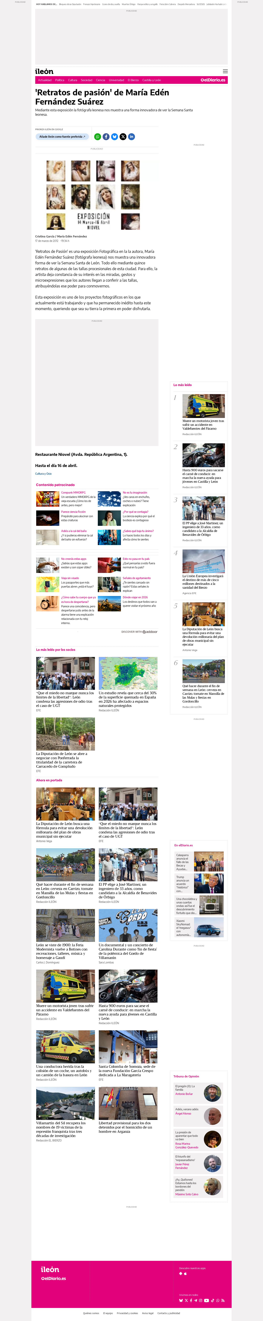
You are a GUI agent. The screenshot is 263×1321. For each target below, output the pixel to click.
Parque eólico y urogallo (147, 4)
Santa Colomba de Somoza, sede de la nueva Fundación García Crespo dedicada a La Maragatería (127, 1070)
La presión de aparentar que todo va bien (186, 1136)
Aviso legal (147, 1313)
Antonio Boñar (184, 1093)
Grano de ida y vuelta (111, 4)
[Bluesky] (114, 136)
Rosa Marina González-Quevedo (186, 1145)
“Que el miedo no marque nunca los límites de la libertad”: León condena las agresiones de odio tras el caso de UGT (65, 699)
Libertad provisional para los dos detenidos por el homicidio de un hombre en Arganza (125, 1127)
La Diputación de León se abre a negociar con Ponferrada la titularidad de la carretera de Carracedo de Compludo (61, 760)
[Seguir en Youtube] (206, 1300)
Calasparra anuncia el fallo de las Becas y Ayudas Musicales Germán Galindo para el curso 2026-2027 (183, 862)
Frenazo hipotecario (91, 4)
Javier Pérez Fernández (182, 1166)
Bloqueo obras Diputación (70, 4)
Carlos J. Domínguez (47, 962)
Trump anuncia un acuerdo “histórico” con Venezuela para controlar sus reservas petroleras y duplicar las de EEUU (183, 884)
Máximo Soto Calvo (186, 1194)
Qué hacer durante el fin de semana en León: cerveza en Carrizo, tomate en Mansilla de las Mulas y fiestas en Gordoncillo (64, 890)
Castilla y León (151, 80)
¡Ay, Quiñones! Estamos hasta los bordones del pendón (185, 1185)
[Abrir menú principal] (225, 71)
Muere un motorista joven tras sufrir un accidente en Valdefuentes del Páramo (65, 1009)
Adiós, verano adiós (186, 1109)
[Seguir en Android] (180, 1273)
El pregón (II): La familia (185, 1088)
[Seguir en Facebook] (191, 1300)
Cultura (72, 80)
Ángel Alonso (183, 1113)
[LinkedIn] (131, 136)
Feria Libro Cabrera (168, 4)
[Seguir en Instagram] (200, 1300)
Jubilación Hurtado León (217, 4)
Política (59, 80)
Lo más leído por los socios (55, 650)
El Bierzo (133, 80)
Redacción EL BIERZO (49, 1140)
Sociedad (86, 80)
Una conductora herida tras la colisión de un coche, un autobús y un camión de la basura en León (64, 1070)
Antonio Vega (44, 841)
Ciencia (100, 80)
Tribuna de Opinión (186, 1076)
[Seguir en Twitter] (186, 1300)
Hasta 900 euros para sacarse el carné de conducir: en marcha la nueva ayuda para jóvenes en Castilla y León (128, 1012)
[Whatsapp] (97, 136)
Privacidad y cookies (127, 1313)
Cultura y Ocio (43, 473)
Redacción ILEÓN (109, 710)
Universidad (116, 80)
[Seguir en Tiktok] (212, 1300)
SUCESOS (201, 4)
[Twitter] (123, 136)
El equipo (108, 1313)
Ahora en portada (49, 780)
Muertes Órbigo (129, 4)
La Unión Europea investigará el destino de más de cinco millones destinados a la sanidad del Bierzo (203, 581)
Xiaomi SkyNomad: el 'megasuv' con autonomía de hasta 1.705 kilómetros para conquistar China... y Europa (183, 927)
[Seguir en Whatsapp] (217, 1300)
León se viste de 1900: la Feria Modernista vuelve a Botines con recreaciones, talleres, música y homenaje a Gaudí (62, 951)
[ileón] (62, 1269)
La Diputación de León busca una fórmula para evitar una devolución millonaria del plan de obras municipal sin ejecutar (64, 830)
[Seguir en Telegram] (195, 1300)
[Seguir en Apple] (185, 1273)
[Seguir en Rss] (222, 1300)
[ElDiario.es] (213, 80)
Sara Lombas (106, 962)
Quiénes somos (91, 1313)
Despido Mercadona (186, 4)
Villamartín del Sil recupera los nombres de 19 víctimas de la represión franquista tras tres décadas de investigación (60, 1129)
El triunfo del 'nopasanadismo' (185, 1158)
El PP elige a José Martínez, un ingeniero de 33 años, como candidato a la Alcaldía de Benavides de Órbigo (128, 890)
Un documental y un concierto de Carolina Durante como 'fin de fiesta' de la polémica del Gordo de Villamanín (128, 951)
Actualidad (44, 80)
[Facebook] (106, 136)
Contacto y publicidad (168, 1313)
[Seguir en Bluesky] (181, 1300)
